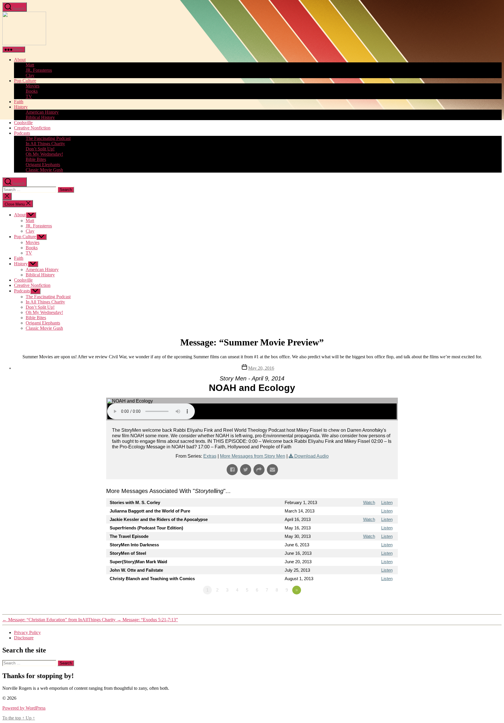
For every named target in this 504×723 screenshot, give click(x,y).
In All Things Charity (45, 143)
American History (42, 112)
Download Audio (311, 456)
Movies (32, 85)
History (21, 106)
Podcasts (22, 133)
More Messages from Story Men (252, 456)
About (20, 59)
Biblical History (40, 117)
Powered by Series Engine (376, 606)
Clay (30, 75)
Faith (18, 101)
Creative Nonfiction (32, 127)
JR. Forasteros (39, 70)
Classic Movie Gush (44, 169)
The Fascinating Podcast (48, 138)
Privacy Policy (27, 632)
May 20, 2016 (261, 368)
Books (32, 91)
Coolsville (23, 122)
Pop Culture (25, 80)
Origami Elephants (43, 164)
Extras (209, 456)
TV (29, 96)
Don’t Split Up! (40, 148)
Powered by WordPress (24, 708)
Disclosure (24, 637)
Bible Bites (36, 159)
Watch (369, 502)
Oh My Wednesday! (44, 154)
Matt (30, 64)
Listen (387, 502)
